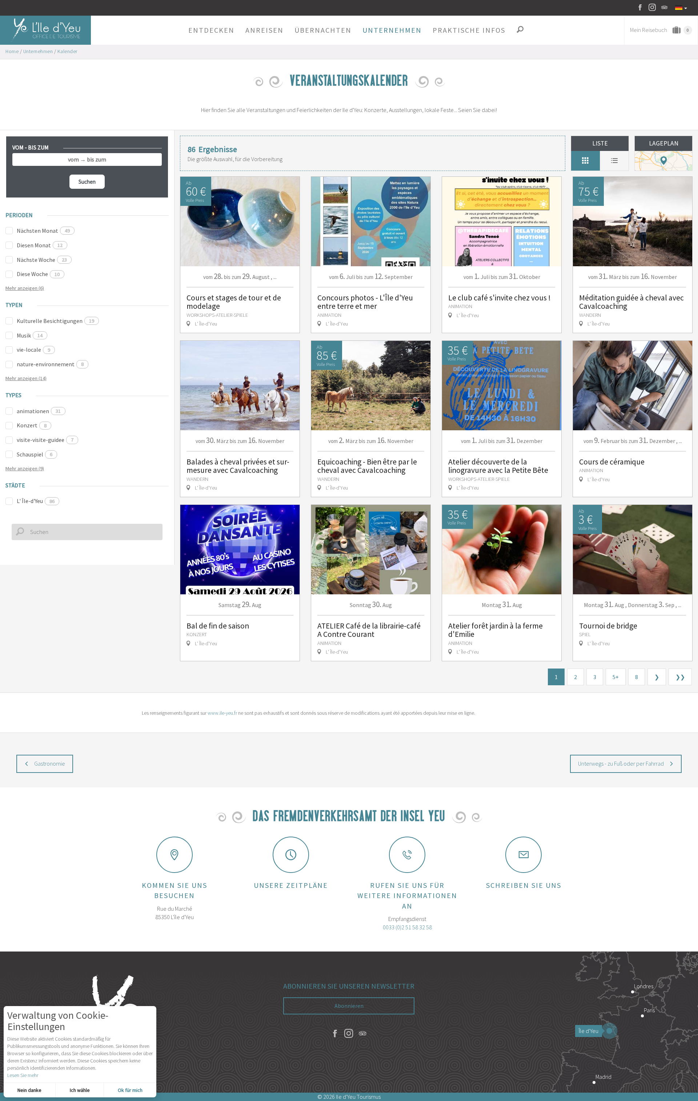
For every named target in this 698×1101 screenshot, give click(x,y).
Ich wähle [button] (80, 1090)
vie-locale (33, 349)
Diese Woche (38, 274)
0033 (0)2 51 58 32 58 (407, 927)
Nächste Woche (42, 259)
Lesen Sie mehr (22, 1075)
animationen (39, 411)
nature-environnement (50, 364)
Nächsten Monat (43, 230)
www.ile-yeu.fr (222, 713)
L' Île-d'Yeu (36, 500)
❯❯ (680, 677)
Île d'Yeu (588, 1030)
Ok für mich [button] (130, 1090)
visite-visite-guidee (45, 439)
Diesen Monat (40, 245)
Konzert (32, 425)
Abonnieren (349, 1005)
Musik (30, 335)
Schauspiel (34, 454)
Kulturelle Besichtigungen (55, 320)
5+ (616, 677)
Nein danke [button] (29, 1090)
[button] (211, 30)
